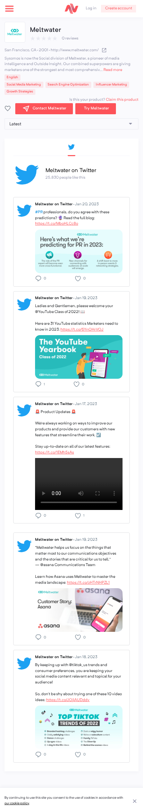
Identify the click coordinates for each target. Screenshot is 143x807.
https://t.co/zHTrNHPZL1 (88, 583)
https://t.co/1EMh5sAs (54, 453)
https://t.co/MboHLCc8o (56, 224)
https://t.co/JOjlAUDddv (68, 700)
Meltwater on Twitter (67, 204)
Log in (91, 8)
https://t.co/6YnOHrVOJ (81, 330)
